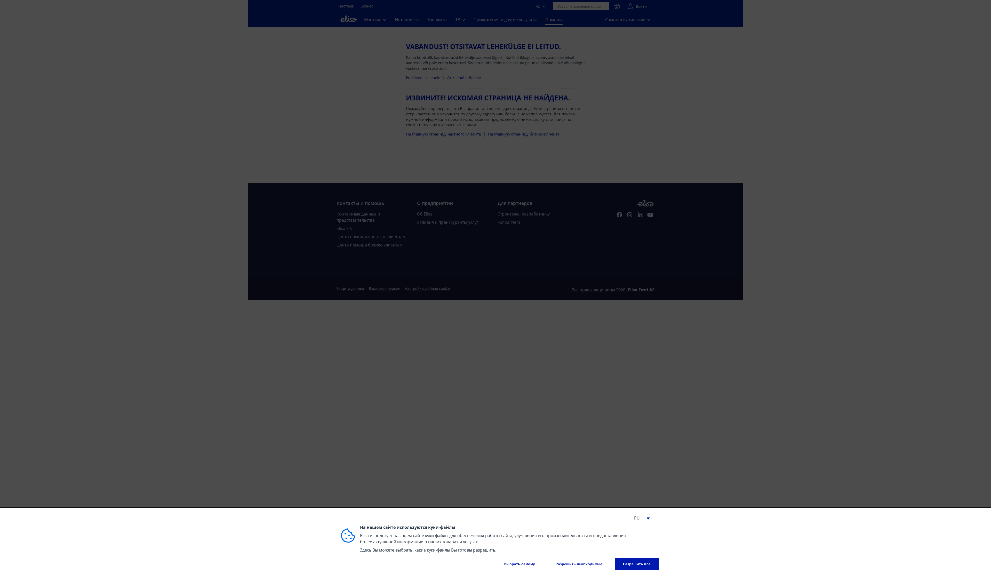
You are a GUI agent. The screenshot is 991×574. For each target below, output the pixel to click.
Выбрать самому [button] (519, 564)
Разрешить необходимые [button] (579, 564)
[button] (640, 518)
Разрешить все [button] (637, 564)
